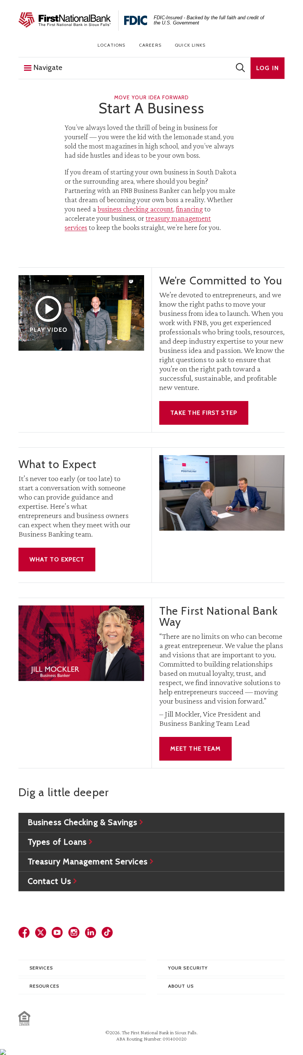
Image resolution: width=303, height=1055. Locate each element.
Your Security (188, 968)
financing (189, 209)
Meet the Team (195, 748)
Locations (112, 45)
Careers (150, 45)
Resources (44, 986)
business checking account (135, 209)
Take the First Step (203, 412)
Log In (267, 67)
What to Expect (57, 559)
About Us (181, 986)
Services (41, 968)
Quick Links (190, 45)
